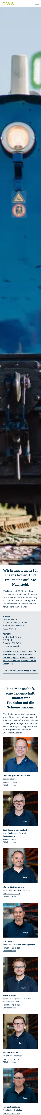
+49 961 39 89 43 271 (11, 839)
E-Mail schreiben (9, 785)
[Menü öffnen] (37, 3)
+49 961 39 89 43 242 (11, 1059)
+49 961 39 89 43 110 (11, 894)
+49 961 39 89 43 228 (11, 948)
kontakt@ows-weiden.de (14, 646)
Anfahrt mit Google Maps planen (20, 670)
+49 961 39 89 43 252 (11, 1005)
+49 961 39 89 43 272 (11, 1113)
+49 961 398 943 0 (10, 782)
